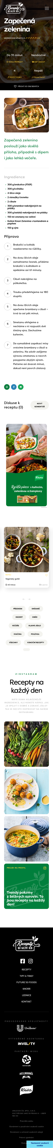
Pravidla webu (26, 1121)
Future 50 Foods (26, 982)
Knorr (26, 988)
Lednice (26, 995)
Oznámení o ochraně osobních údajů (26, 1132)
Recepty (26, 969)
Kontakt (26, 1001)
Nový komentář (40, 405)
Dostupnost (26, 1143)
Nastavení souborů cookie (40, 1144)
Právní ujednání (26, 1137)
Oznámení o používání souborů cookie (26, 1126)
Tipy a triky (26, 976)
